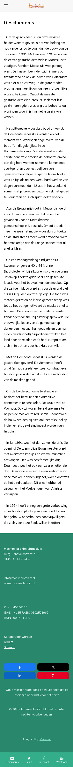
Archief (8, 642)
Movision (45, 739)
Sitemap (9, 647)
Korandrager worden (18, 637)
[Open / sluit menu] (6, 6)
